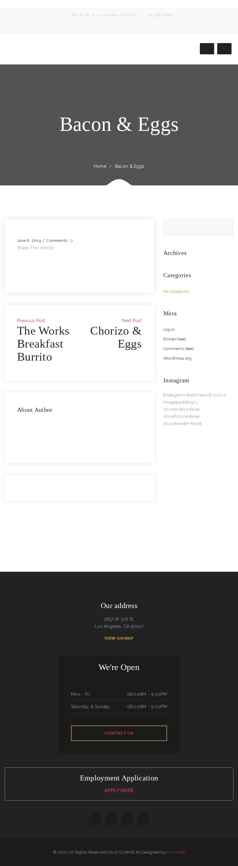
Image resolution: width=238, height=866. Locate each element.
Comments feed (178, 348)
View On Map (119, 638)
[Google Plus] (18, 269)
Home (100, 166)
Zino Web (175, 852)
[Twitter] (18, 262)
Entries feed (174, 339)
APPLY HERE (119, 790)
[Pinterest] (18, 276)
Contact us (119, 733)
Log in (169, 329)
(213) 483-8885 (160, 15)
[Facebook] (18, 254)
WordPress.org (177, 358)
